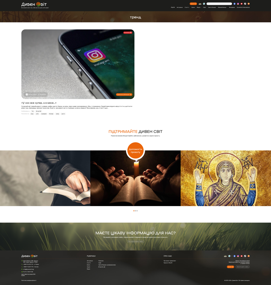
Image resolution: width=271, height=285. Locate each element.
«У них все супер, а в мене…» (38, 102)
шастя (63, 113)
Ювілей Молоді (222, 7)
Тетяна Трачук (32, 94)
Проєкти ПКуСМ (168, 263)
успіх (37, 113)
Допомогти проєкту (135, 150)
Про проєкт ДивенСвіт (170, 260)
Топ (33, 111)
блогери (51, 113)
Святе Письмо (212, 7)
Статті (187, 7)
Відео (88, 269)
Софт (204, 7)
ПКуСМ (173, 7)
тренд (57, 113)
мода (32, 113)
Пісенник (100, 260)
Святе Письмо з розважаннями (107, 265)
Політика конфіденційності (28, 280)
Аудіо (88, 267)
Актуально (180, 7)
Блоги (193, 7)
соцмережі (44, 113)
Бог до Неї (38, 111)
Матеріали (232, 7)
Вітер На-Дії (101, 267)
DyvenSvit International (243, 7)
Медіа (198, 7)
